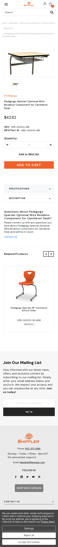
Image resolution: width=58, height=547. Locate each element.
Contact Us (10, 236)
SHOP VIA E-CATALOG (29, 488)
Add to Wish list (29, 154)
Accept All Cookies (29, 542)
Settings (29, 528)
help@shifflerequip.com (32, 462)
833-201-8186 (33, 448)
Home (4, 23)
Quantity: (10, 138)
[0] (50, 4)
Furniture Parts (48, 23)
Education (13, 23)
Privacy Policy (47, 521)
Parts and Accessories (30, 23)
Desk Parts (8, 28)
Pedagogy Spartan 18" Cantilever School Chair (29, 309)
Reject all (29, 535)
